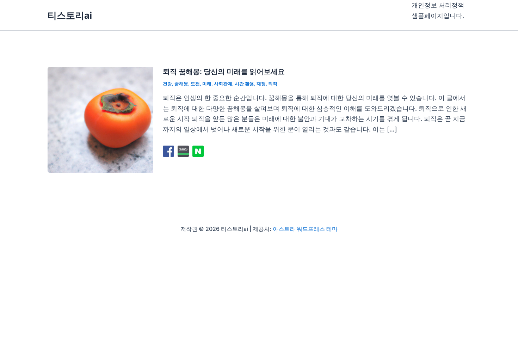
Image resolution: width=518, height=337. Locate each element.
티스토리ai (70, 15)
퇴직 (272, 83)
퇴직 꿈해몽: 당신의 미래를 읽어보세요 (224, 71)
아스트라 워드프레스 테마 (305, 228)
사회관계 (223, 83)
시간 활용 (244, 83)
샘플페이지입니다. (438, 15)
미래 (206, 83)
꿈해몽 (181, 83)
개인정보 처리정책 (438, 5)
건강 (167, 83)
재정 (261, 83)
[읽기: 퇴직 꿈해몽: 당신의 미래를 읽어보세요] (100, 119)
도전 (195, 83)
